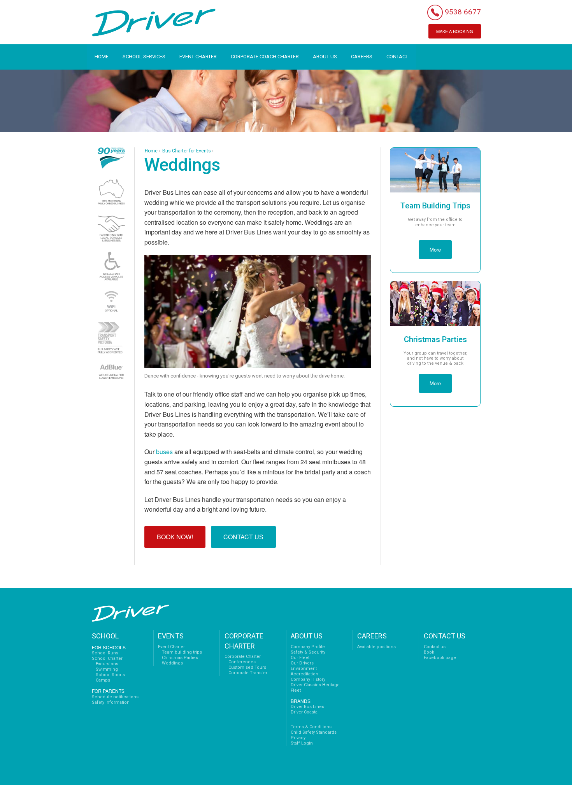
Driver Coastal (305, 712)
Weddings (172, 663)
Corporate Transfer (247, 672)
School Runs (105, 653)
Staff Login (302, 743)
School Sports (110, 674)
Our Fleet (300, 657)
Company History (308, 679)
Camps (103, 680)
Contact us (435, 646)
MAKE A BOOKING (454, 31)
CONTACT (397, 56)
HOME (102, 56)
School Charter (107, 658)
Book (429, 652)
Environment (304, 668)
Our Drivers (302, 663)
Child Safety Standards (314, 732)
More (435, 249)
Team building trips (182, 652)
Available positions (376, 646)
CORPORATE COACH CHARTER (265, 56)
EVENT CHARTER (198, 56)
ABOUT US (325, 56)
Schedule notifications (115, 696)
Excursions (107, 663)
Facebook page (440, 657)
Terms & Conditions (311, 726)
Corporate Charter (243, 656)
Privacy (298, 737)
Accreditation (304, 674)
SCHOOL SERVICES (144, 56)
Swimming (107, 669)
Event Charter (171, 646)
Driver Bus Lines (307, 706)
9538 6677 (463, 11)
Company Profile (308, 646)
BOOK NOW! (175, 536)
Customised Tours (247, 667)
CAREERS (361, 56)
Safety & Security (308, 652)
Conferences (242, 661)
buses (164, 451)
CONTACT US (243, 536)
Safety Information (111, 702)
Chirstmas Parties (180, 657)
